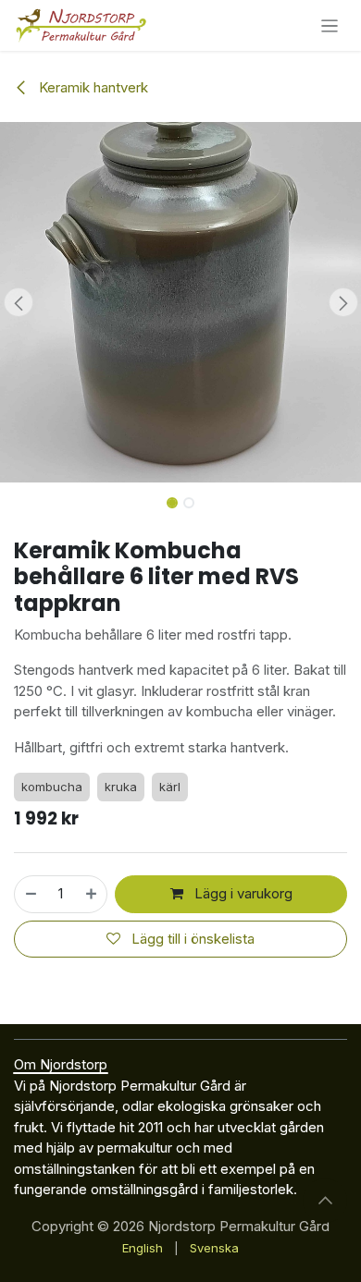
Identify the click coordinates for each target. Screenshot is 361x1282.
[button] (18, 302)
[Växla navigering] (330, 25)
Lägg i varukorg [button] (242, 893)
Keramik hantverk (91, 87)
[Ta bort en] (30, 894)
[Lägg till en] (92, 894)
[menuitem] (142, 1249)
